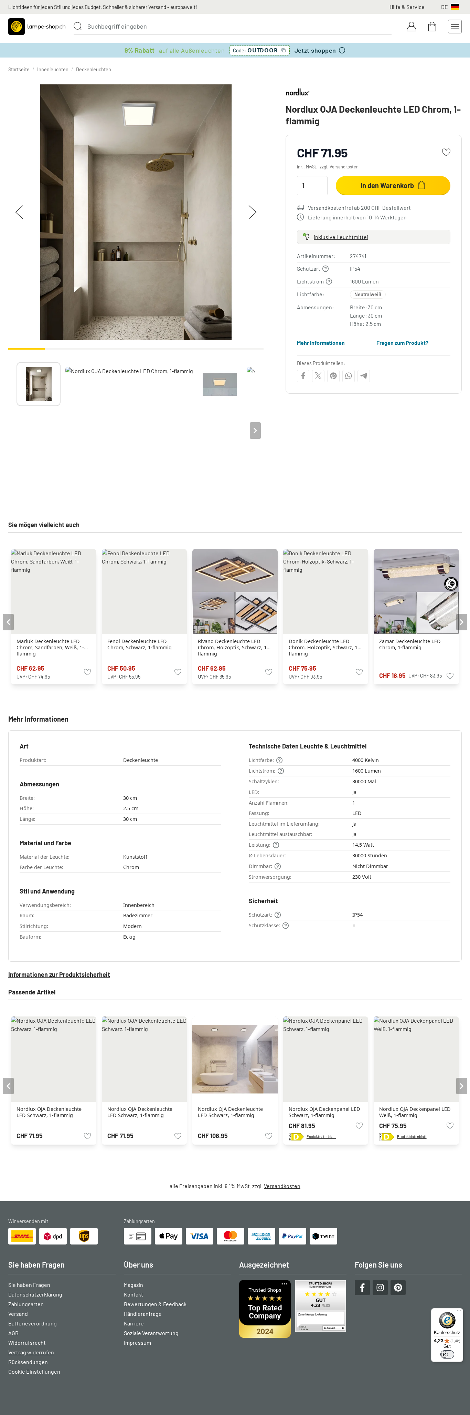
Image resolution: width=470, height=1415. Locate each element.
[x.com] (318, 376)
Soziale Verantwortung (151, 1333)
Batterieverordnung (32, 1323)
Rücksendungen (28, 1362)
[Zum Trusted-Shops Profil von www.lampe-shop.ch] (292, 1309)
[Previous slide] (16, 430)
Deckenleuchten (93, 69)
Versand (18, 1313)
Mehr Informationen (321, 342)
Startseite (19, 69)
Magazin (133, 1284)
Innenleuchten (52, 69)
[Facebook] (303, 376)
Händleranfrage (143, 1313)
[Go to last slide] (8, 622)
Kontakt (133, 1294)
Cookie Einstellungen (34, 1371)
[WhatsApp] (348, 376)
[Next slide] (255, 430)
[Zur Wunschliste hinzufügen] (446, 152)
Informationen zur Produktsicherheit (59, 974)
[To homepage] (36, 26)
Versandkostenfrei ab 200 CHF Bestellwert (359, 207)
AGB (13, 1333)
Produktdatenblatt (321, 1136)
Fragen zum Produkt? (402, 342)
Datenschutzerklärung (35, 1294)
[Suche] (78, 26)
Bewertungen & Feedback (155, 1304)
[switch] (447, 1354)
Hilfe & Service (407, 6)
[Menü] (459, 1312)
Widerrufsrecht (27, 1342)
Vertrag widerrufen (31, 1352)
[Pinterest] (333, 376)
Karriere (134, 1323)
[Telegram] (363, 376)
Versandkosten (344, 166)
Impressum (137, 1342)
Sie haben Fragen (29, 1284)
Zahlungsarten (26, 1304)
